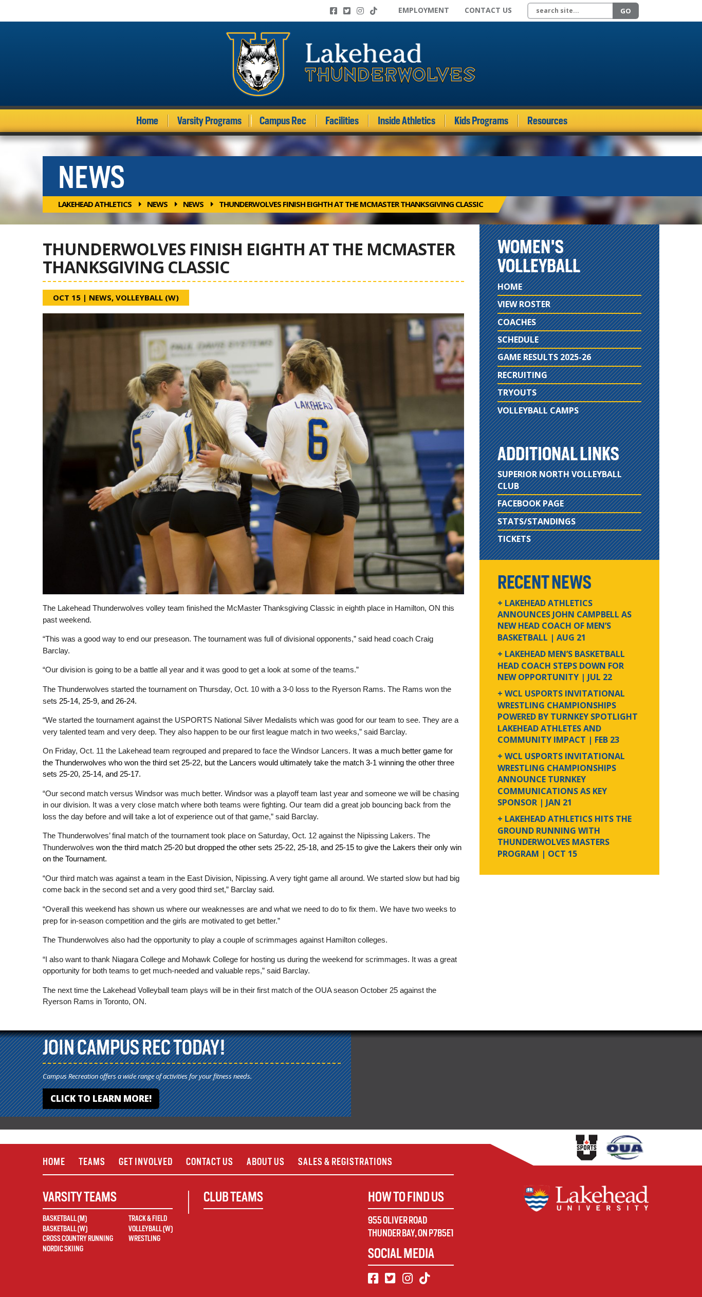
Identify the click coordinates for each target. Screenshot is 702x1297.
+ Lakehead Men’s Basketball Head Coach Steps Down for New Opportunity (561, 665)
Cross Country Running (78, 1238)
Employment (423, 10)
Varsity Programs (209, 121)
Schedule (518, 339)
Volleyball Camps (538, 410)
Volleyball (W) (147, 297)
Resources (547, 121)
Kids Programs (481, 121)
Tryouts (517, 392)
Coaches (516, 322)
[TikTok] (373, 10)
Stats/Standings (536, 521)
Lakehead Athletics (95, 204)
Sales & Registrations (345, 1161)
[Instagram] (360, 10)
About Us (266, 1161)
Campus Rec (283, 121)
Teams (92, 1161)
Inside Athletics (406, 121)
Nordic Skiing (63, 1249)
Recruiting (522, 375)
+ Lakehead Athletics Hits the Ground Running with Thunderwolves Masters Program (564, 836)
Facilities (342, 121)
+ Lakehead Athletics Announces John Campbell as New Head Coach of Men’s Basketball (564, 620)
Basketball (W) (65, 1229)
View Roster (523, 304)
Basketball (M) (65, 1218)
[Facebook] (333, 10)
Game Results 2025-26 (544, 357)
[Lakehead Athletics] (351, 63)
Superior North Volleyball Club (559, 479)
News (157, 204)
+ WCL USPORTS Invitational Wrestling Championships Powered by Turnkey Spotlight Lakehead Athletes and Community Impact (567, 716)
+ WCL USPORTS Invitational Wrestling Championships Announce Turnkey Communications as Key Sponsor (561, 779)
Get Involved (146, 1161)
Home (147, 121)
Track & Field (147, 1218)
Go (625, 10)
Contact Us (488, 10)
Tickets (514, 538)
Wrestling (144, 1238)
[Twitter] (346, 10)
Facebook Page (530, 503)
